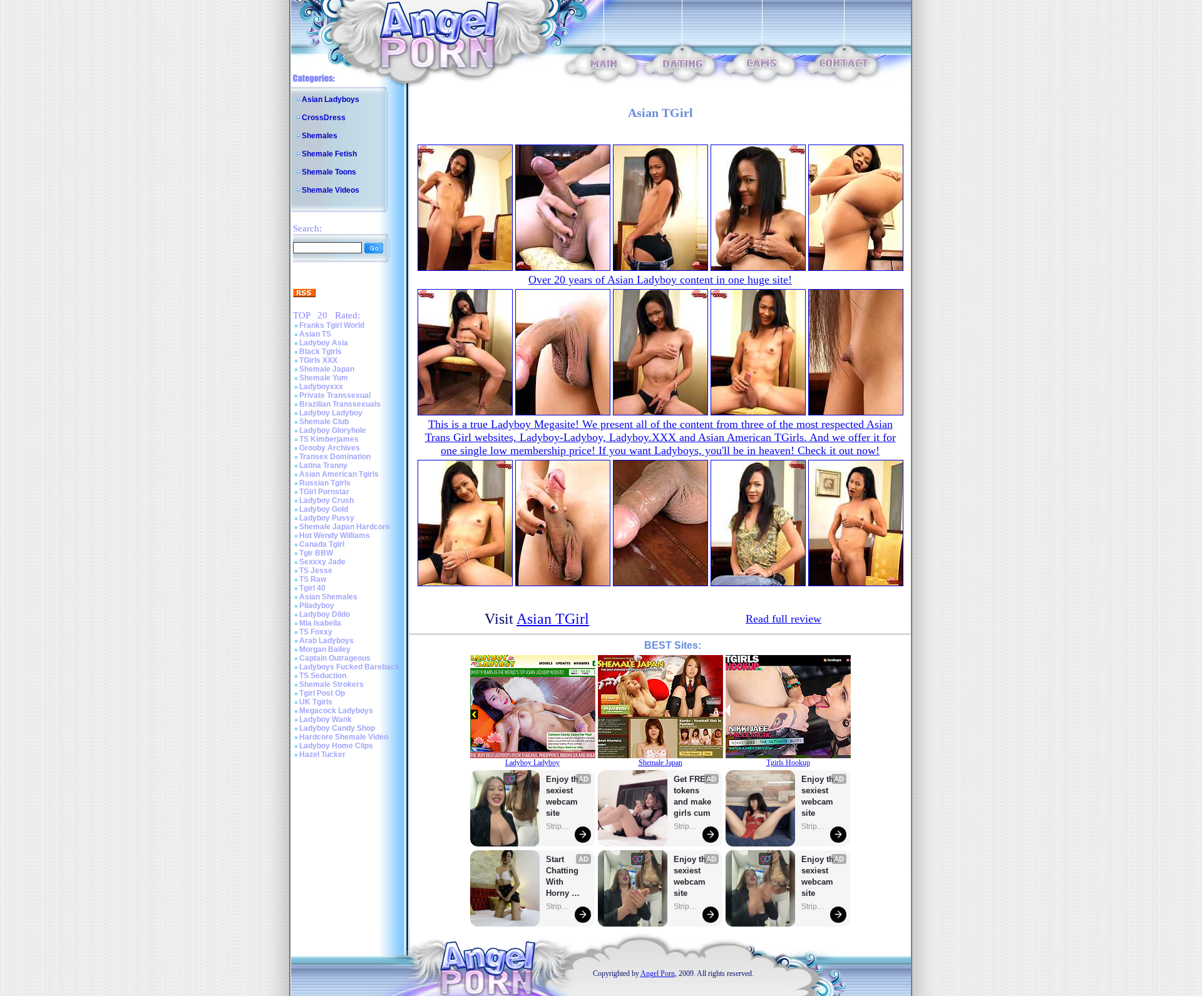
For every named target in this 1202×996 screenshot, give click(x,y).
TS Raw (312, 579)
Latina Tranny (323, 465)
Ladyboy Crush (326, 500)
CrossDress (324, 117)
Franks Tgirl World (331, 325)
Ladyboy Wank (325, 719)
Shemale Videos (330, 190)
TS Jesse (315, 570)
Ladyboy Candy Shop (337, 728)
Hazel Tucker (322, 754)
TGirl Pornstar (324, 491)
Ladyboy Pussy (326, 518)
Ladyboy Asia (323, 342)
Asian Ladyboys (330, 99)
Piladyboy (316, 605)
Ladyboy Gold (323, 509)
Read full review (783, 618)
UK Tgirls (315, 702)
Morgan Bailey (325, 649)
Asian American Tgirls (339, 474)
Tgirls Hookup (788, 762)
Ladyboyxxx (321, 386)
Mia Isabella (320, 623)
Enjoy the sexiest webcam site (564, 796)
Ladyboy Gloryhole (332, 430)
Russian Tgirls (325, 483)
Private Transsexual (335, 395)
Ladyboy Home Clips (336, 745)
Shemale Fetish (329, 154)
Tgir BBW (316, 553)
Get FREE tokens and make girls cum (692, 796)
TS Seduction (322, 675)
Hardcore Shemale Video (343, 737)
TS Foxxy (315, 632)
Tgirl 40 (312, 588)
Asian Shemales (328, 596)
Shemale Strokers (331, 684)
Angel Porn (657, 973)
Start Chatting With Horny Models (563, 877)
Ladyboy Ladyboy (330, 413)
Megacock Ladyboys (336, 710)
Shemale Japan (326, 369)
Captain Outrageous (335, 658)
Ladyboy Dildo (324, 614)
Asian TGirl (552, 619)
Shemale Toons (329, 172)
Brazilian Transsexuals (340, 404)
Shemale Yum (323, 378)
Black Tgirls (320, 351)
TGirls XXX (318, 360)
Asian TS (315, 334)
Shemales (319, 135)
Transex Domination (335, 456)
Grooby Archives (329, 448)
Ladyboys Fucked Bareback (349, 667)
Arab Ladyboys (326, 640)
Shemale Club (324, 421)
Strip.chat (558, 826)
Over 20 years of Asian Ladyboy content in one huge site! (660, 279)
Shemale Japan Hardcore (344, 526)
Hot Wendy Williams (334, 535)
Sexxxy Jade (322, 561)
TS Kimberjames (329, 439)
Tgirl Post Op (322, 693)
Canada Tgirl (321, 544)
